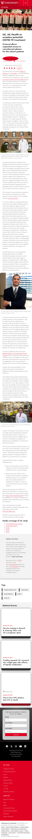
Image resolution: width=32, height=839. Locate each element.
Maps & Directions (9, 799)
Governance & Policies (10, 811)
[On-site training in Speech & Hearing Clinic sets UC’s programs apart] (16, 615)
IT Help (5, 786)
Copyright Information (23, 832)
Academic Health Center (10, 590)
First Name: (8, 723)
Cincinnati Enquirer (11, 526)
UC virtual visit (14, 566)
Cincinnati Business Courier (14, 524)
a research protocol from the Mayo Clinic (15, 79)
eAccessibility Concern (17, 831)
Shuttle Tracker (8, 783)
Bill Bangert (8, 61)
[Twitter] (11, 746)
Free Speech (12, 832)
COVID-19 (6, 598)
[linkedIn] (25, 746)
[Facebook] (7, 746)
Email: (7, 717)
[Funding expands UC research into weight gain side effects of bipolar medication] (16, 647)
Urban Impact (24, 590)
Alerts (3, 827)
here (21, 517)
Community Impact (9, 808)
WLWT (7, 530)
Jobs (4, 802)
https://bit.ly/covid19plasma (14, 495)
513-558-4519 (21, 61)
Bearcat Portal (7, 780)
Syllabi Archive (5, 831)
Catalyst (5, 777)
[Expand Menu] (30, 7)
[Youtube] (20, 746)
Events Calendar (8, 816)
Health (19, 594)
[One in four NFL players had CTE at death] (16, 680)
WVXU (7, 532)
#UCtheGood (14, 564)
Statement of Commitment (18, 829)
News (5, 805)
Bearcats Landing (8, 791)
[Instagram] (16, 746)
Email (5, 774)
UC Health (14, 73)
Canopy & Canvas (8, 769)
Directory (6, 814)
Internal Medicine (8, 594)
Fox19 (8, 528)
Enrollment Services (9, 771)
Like (18, 68)
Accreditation (5, 834)
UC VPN (5, 789)
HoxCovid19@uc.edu (9, 511)
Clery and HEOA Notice (12, 827)
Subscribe (16, 735)
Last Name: (8, 728)
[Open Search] (25, 3)
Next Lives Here (13, 198)
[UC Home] (9, 3)
